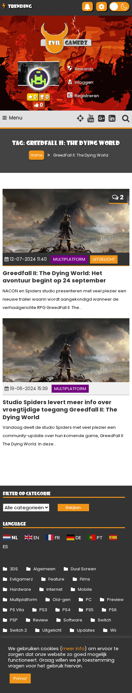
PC (89, 600)
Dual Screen (83, 569)
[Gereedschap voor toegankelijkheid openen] (101, 6)
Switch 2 (18, 630)
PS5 (90, 610)
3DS (14, 569)
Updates (86, 630)
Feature (56, 579)
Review (40, 620)
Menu (15, 117)
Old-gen (61, 600)
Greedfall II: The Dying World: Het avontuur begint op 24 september (54, 276)
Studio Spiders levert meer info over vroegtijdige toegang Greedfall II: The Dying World (60, 409)
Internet (54, 589)
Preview (115, 600)
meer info (73, 648)
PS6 (113, 610)
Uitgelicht (104, 259)
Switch (104, 620)
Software (72, 620)
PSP (14, 620)
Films (85, 579)
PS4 (66, 610)
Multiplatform (69, 259)
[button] (119, 6)
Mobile (85, 589)
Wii (113, 630)
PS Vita (17, 610)
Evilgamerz (21, 579)
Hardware (20, 589)
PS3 (43, 610)
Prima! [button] (20, 678)
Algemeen (44, 569)
